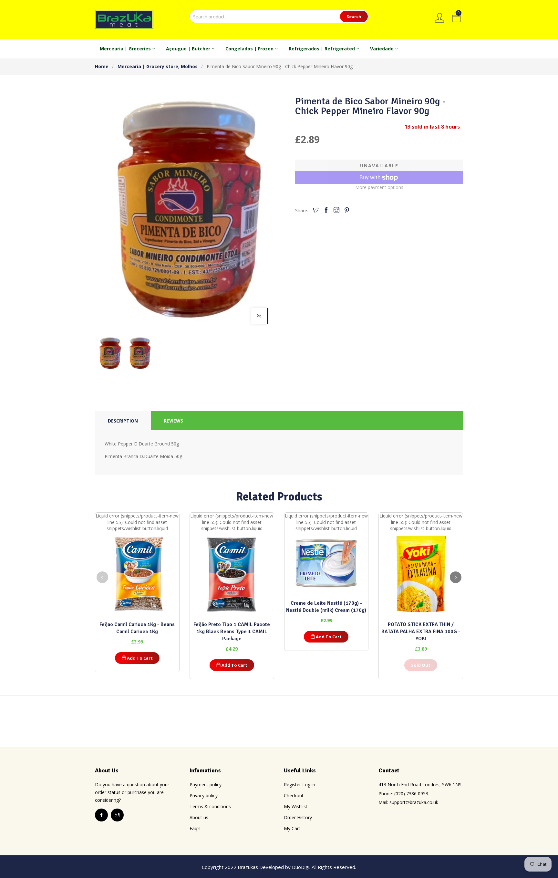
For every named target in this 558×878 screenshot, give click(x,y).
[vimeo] (346, 210)
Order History (298, 817)
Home (101, 66)
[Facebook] (326, 210)
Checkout (294, 795)
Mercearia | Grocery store (149, 66)
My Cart (292, 828)
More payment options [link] (379, 187)
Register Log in (299, 784)
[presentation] (102, 577)
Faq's (195, 828)
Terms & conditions (210, 806)
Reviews (173, 421)
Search (353, 16)
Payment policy (206, 784)
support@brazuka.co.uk (413, 802)
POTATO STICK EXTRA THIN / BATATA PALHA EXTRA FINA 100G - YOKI (420, 631)
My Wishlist (295, 806)
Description (123, 421)
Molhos (189, 66)
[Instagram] (336, 210)
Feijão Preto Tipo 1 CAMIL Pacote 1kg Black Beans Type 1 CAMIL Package (231, 631)
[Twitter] (315, 210)
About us (199, 817)
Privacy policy (204, 795)
